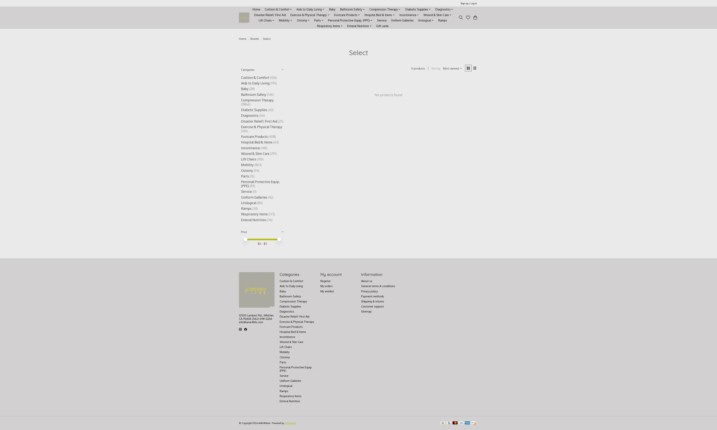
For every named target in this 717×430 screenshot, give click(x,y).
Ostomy (247, 170)
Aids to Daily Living (255, 83)
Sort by (435, 68)
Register (325, 281)
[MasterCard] (455, 423)
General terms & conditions (378, 286)
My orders (326, 286)
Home (256, 9)
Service (382, 20)
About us (366, 281)
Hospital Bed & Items (256, 142)
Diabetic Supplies (254, 110)
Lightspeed (290, 423)
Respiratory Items (254, 214)
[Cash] (442, 423)
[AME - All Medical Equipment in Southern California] (244, 18)
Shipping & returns (372, 301)
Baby (332, 9)
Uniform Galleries (402, 20)
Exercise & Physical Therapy (261, 127)
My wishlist (327, 291)
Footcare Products (254, 136)
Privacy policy (369, 291)
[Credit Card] (449, 423)
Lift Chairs (248, 159)
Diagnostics (249, 115)
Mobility (247, 165)
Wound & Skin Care (255, 153)
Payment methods (372, 296)
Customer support (372, 306)
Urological (248, 203)
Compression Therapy (257, 100)
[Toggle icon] (461, 17)
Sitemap (366, 311)
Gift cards (382, 26)
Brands (254, 38)
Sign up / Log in (468, 3)
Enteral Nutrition (253, 220)
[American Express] (467, 423)
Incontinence (250, 148)
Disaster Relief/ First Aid (270, 15)
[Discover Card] (473, 423)
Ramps (442, 20)
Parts (245, 176)
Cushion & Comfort (255, 77)
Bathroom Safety (253, 94)
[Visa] (461, 423)
